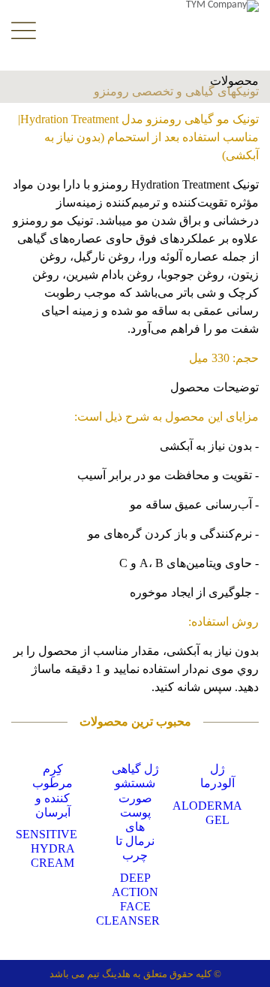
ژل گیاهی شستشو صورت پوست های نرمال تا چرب (135, 812)
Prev (16, 836)
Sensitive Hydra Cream (46, 848)
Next (253, 836)
